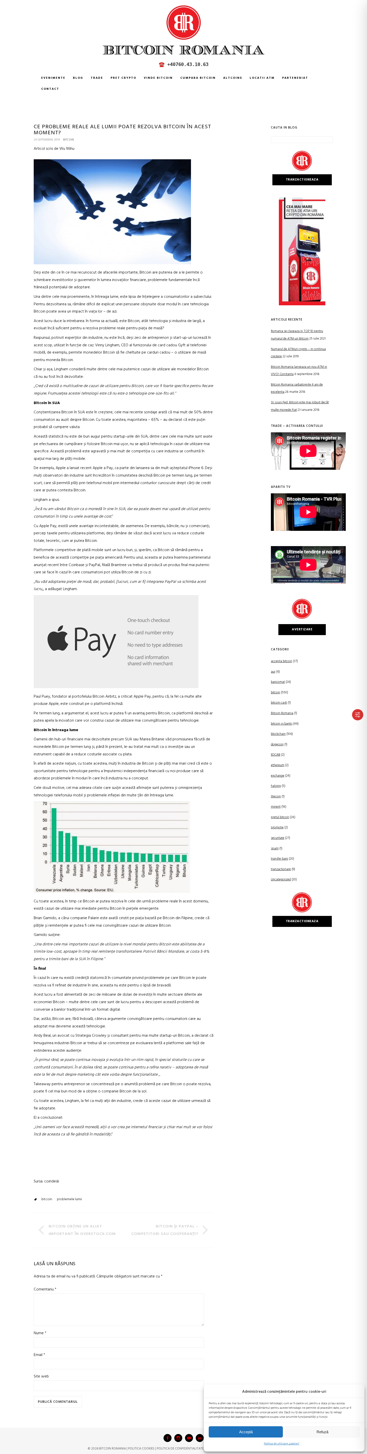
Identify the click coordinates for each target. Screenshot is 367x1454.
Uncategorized (281, 879)
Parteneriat (295, 78)
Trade (97, 78)
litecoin (276, 796)
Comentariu (45, 1289)
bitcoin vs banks (281, 723)
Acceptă (246, 1432)
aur (273, 671)
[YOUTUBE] (189, 1438)
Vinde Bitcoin (158, 78)
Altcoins (232, 78)
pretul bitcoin (280, 817)
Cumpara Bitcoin (198, 78)
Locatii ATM (262, 78)
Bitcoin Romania (282, 713)
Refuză (322, 1432)
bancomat (278, 682)
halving (276, 786)
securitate (277, 838)
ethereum (277, 765)
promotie (277, 827)
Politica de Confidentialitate (180, 1448)
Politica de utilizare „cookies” (281, 1443)
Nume (40, 1333)
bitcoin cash (279, 702)
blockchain (278, 734)
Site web (41, 1376)
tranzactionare (281, 869)
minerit (276, 806)
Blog (78, 78)
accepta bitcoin (281, 661)
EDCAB (275, 754)
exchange (277, 775)
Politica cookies (141, 1448)
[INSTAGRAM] (178, 1438)
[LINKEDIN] (200, 1438)
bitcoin (68, 139)
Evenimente (53, 78)
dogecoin (277, 744)
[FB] (168, 1438)
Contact (50, 89)
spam (275, 848)
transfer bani (279, 858)
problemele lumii (69, 1199)
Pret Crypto (123, 78)
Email (39, 1355)
